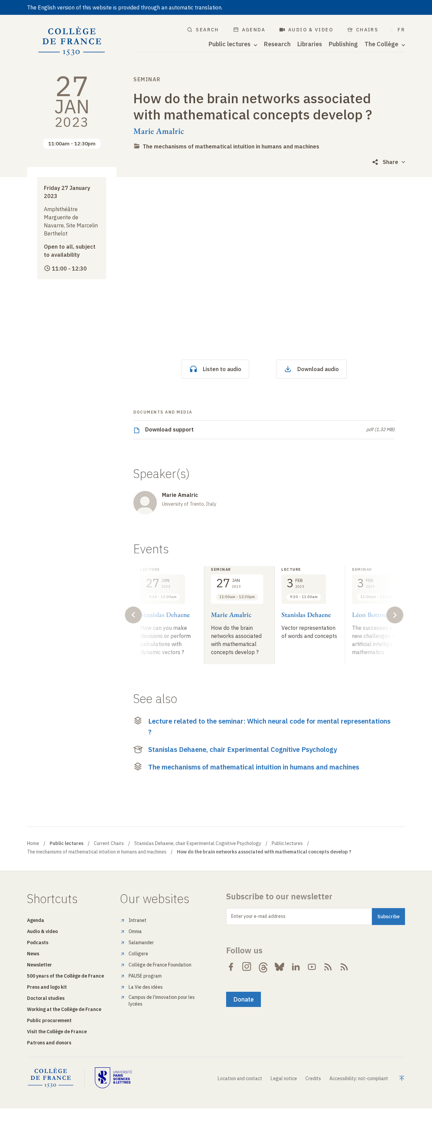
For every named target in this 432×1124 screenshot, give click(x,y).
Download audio (318, 369)
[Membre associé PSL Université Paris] (113, 1077)
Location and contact (240, 1078)
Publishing (343, 44)
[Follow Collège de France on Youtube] (312, 967)
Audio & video (310, 30)
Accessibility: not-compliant (358, 1078)
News (33, 954)
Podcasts (37, 942)
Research (277, 44)
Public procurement (49, 1020)
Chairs (367, 30)
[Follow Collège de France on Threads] (263, 967)
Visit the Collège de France (57, 1032)
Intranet (137, 920)
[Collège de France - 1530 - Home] (71, 41)
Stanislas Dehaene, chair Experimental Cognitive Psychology (242, 749)
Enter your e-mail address (258, 916)
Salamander (141, 942)
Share (390, 162)
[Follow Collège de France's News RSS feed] (328, 967)
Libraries (309, 44)
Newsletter (39, 965)
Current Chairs (109, 843)
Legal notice (284, 1078)
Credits (313, 1078)
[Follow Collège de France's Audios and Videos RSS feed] (344, 967)
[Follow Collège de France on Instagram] (247, 967)
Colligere (138, 954)
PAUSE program (145, 976)
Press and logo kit (47, 987)
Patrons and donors (49, 1043)
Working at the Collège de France (64, 1009)
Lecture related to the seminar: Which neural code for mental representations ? (269, 726)
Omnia (135, 931)
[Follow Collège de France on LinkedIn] (295, 967)
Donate (243, 999)
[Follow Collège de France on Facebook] (231, 967)
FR (401, 30)
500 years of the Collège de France (65, 976)
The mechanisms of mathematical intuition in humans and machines (231, 146)
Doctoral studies (45, 998)
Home (33, 843)
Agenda (253, 30)
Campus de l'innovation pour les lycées (162, 1000)
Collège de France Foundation (160, 965)
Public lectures (287, 843)
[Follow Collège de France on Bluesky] (279, 967)
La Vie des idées (146, 987)
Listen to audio (222, 369)
